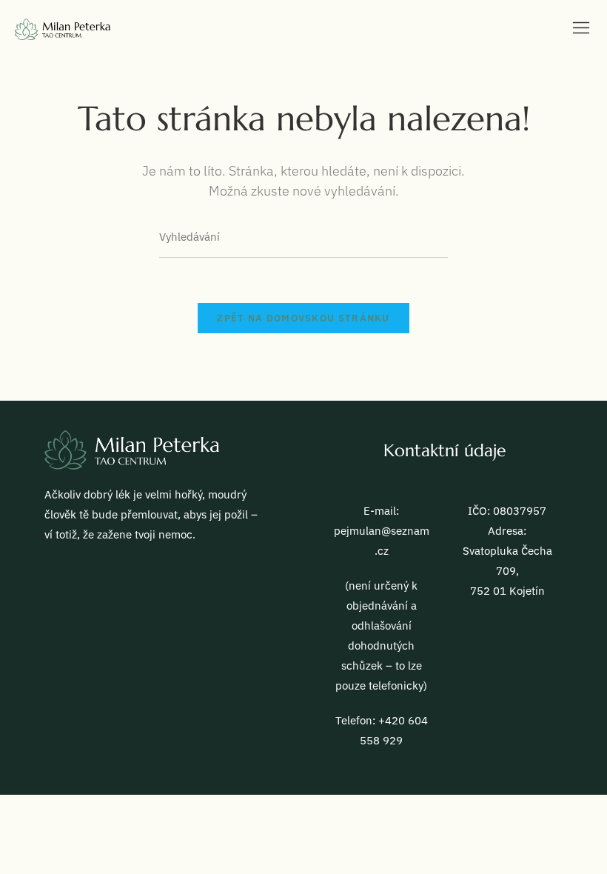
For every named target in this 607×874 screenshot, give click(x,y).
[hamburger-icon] (581, 30)
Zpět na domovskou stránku (303, 318)
